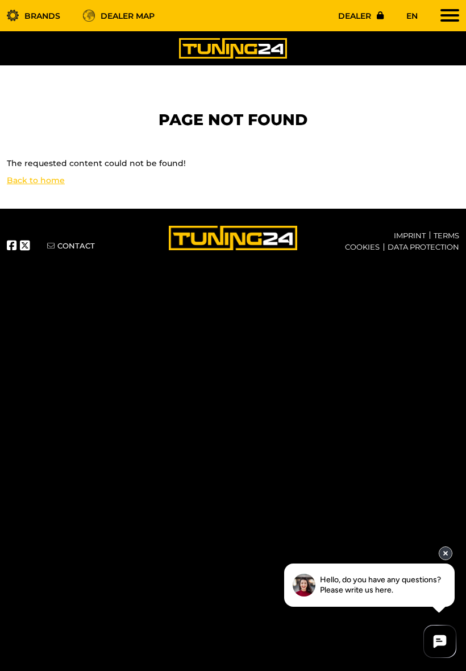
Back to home (36, 180)
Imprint (410, 235)
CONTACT (76, 245)
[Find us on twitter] (26, 246)
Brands (42, 16)
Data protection (423, 246)
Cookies (362, 246)
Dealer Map (128, 16)
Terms (446, 235)
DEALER (354, 16)
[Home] (233, 48)
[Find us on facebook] (13, 246)
